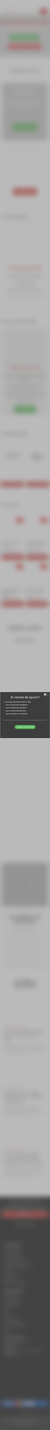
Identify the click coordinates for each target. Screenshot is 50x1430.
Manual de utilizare (25, 727)
